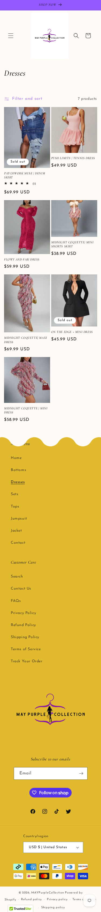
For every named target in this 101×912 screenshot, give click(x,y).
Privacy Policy (23, 613)
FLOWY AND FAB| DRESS (22, 259)
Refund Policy (23, 625)
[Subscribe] (81, 773)
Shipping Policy (25, 637)
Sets (14, 494)
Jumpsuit (19, 519)
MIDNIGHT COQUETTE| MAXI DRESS (25, 340)
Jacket (16, 531)
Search (17, 577)
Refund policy (31, 899)
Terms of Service (26, 649)
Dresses (18, 482)
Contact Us (21, 589)
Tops (15, 507)
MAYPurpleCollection (47, 892)
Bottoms (18, 470)
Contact (18, 543)
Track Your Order (27, 661)
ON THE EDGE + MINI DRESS (72, 332)
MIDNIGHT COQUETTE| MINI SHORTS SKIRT (72, 244)
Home (16, 458)
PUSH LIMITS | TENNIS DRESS (73, 158)
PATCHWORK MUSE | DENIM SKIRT (24, 175)
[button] (11, 36)
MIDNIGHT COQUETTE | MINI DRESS (25, 410)
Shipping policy (53, 907)
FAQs (16, 601)
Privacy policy (57, 899)
